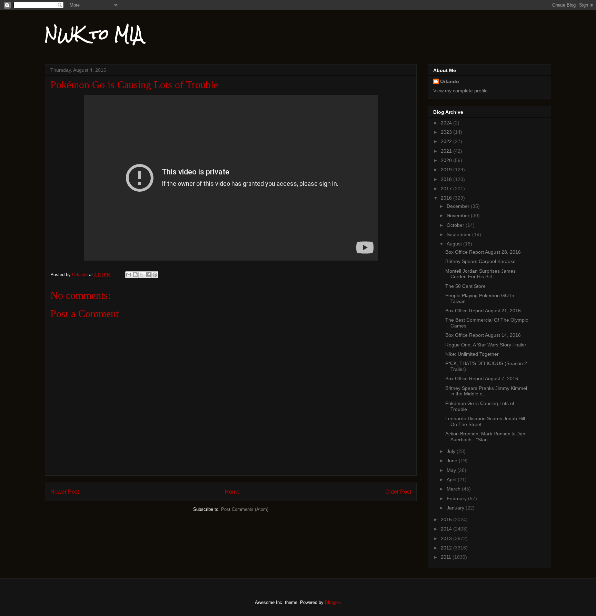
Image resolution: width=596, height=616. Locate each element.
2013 (447, 538)
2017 (447, 188)
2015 (447, 519)
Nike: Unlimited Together (472, 354)
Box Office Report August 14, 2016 (483, 335)
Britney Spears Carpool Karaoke (480, 261)
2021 (447, 151)
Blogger (332, 602)
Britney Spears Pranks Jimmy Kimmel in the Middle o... (486, 391)
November (459, 215)
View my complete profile (460, 90)
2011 (447, 557)
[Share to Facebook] (148, 274)
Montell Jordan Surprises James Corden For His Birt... (480, 274)
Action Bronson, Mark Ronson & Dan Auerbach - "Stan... (485, 436)
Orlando (449, 81)
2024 (447, 122)
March (454, 489)
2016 (447, 198)
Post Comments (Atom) (244, 509)
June (453, 460)
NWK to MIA (94, 34)
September (459, 234)
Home (232, 492)
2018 (447, 179)
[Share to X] (141, 274)
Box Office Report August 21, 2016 (483, 310)
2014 (447, 529)
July (452, 451)
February (457, 498)
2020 (447, 160)
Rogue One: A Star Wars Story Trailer (485, 344)
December (459, 206)
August (455, 243)
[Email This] (128, 274)
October (456, 225)
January (456, 508)
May (452, 470)
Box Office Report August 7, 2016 (481, 378)
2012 (447, 548)
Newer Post (64, 492)
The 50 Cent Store (465, 286)
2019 (447, 169)
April (452, 479)
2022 (447, 141)
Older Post (398, 492)
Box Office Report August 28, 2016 (483, 252)
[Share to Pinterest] (154, 274)
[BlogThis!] (135, 274)
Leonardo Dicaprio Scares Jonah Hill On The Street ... (485, 421)
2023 (447, 132)
